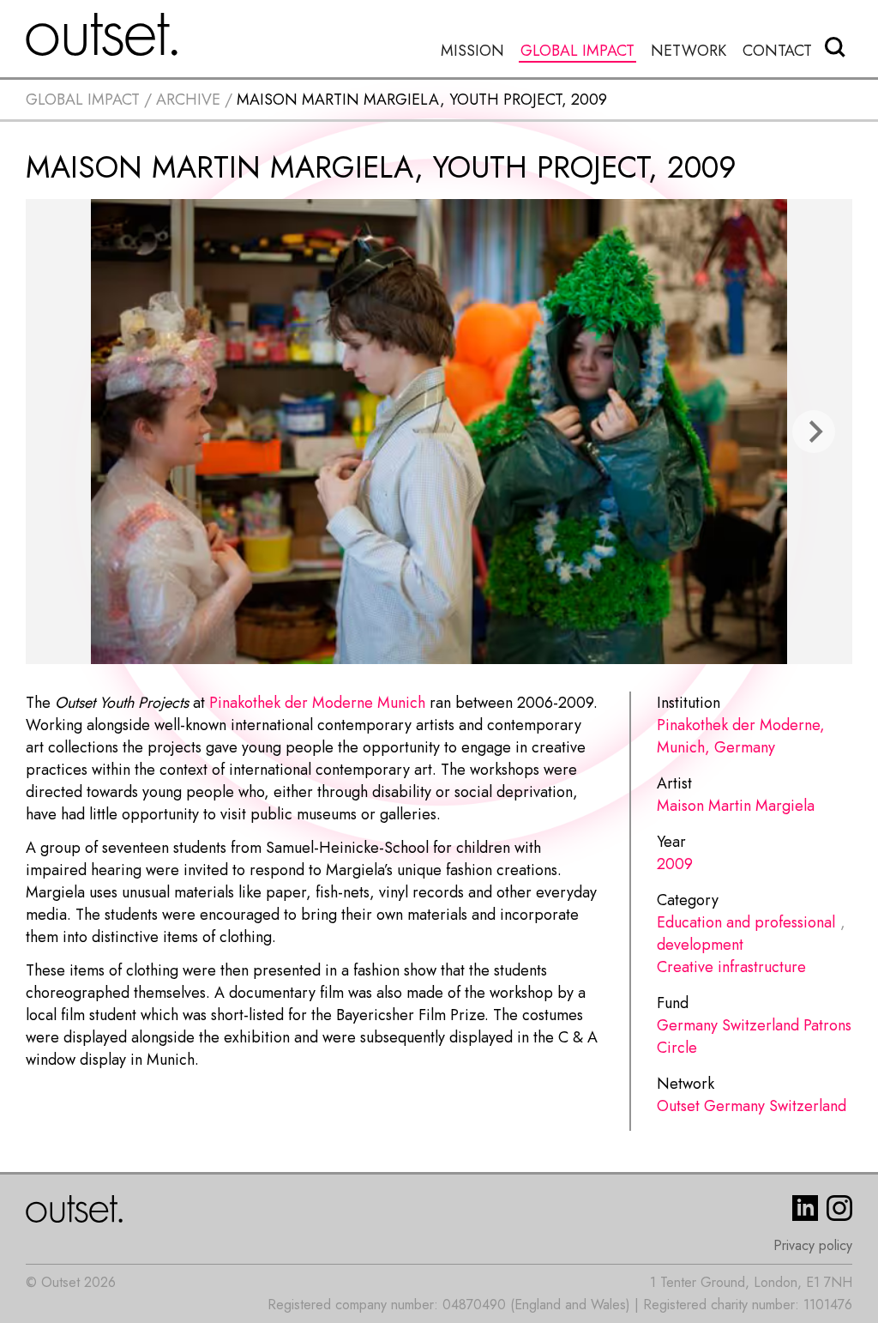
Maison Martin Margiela (736, 805)
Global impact (83, 99)
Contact (777, 51)
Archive (188, 99)
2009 (675, 864)
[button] (813, 431)
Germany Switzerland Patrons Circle (754, 1036)
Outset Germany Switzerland (751, 1106)
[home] (102, 34)
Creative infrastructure (731, 967)
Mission (472, 51)
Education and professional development (746, 933)
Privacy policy (812, 1245)
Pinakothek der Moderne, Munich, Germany (741, 736)
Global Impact (577, 51)
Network (688, 51)
